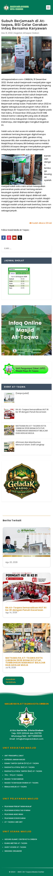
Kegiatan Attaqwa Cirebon (26, 33)
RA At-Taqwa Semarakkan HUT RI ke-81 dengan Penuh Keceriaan (25, 609)
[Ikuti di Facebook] (3, 237)
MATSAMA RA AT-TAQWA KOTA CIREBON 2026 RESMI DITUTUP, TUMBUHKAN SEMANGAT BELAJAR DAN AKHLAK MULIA (25, 661)
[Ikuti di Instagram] (9, 237)
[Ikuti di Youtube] (14, 237)
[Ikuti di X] (20, 237)
